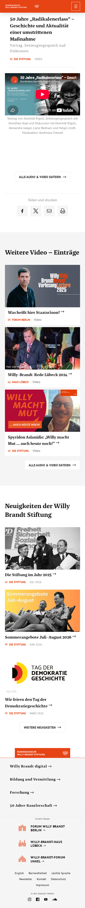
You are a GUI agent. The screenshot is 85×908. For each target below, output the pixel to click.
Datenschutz (58, 879)
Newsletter (25, 879)
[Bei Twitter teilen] (35, 211)
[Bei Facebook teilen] (22, 211)
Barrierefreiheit (38, 873)
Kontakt (41, 879)
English (19, 873)
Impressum (42, 885)
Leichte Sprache (61, 873)
